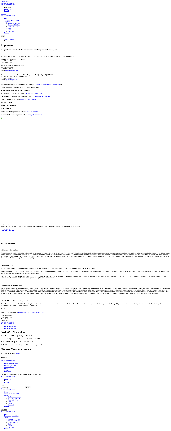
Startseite (3, 14)
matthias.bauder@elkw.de (12, 70)
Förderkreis (7, 371)
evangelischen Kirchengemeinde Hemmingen (31, 312)
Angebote (7, 395)
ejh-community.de (9, 39)
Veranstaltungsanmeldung (11, 393)
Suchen (28, 387)
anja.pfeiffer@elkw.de (11, 79)
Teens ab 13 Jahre (9, 367)
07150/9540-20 (5, 1)
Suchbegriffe (4, 387)
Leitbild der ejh (8, 230)
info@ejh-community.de (7, 3)
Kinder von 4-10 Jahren (11, 363)
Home (6, 392)
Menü (2, 36)
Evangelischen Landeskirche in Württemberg (47, 84)
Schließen (4, 409)
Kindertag (17, 353)
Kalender (6, 406)
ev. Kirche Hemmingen (7, 323)
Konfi (6, 368)
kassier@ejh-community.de (28, 99)
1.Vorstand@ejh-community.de (33, 93)
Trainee (6, 370)
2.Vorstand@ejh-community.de (41, 96)
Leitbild (6, 11)
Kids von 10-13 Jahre (10, 365)
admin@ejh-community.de (35, 115)
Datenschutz (7, 9)
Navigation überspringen (8, 4)
